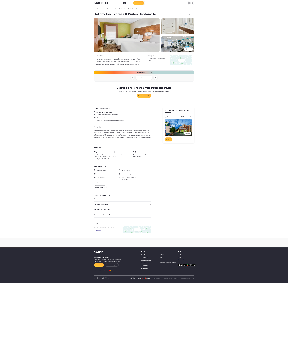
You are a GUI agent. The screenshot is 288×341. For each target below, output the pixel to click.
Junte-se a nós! (98, 265)
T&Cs (193, 278)
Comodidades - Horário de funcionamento (106, 215)
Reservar (168, 139)
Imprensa (162, 260)
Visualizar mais (98, 140)
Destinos (156, 3)
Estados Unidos (97, 8)
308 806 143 (99, 230)
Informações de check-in (101, 204)
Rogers (116, 8)
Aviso (161, 257)
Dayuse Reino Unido (145, 257)
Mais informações (100, 187)
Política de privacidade (185, 278)
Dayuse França (144, 254)
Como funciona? (165, 3)
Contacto (180, 254)
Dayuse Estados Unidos (146, 260)
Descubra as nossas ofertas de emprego (168, 262)
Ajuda (173, 3)
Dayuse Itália (143, 263)
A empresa (162, 254)
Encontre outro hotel (144, 96)
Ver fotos (189, 49)
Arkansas (104, 8)
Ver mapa (181, 60)
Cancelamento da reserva (183, 260)
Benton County (110, 8)
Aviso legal (176, 278)
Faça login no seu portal (112, 265)
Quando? (144, 78)
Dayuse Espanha (144, 265)
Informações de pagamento (102, 209)
